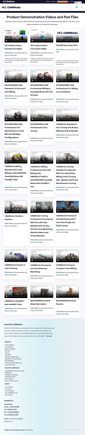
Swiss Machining (10, 365)
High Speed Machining (12, 357)
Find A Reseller (9, 391)
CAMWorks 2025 (10, 377)
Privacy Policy (29, 430)
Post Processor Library (12, 381)
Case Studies (9, 379)
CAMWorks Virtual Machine (13, 359)
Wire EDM (8, 355)
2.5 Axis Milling (9, 345)
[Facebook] (66, 431)
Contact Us (8, 389)
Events (48, 1)
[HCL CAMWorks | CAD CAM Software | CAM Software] (11, 7)
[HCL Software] (9, 2)
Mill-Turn (7, 351)
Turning (7, 353)
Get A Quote (8, 395)
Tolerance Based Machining (13, 363)
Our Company (9, 387)
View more (49, 336)
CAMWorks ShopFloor (11, 375)
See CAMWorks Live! (11, 393)
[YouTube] (73, 431)
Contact (53, 1)
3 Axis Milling (9, 347)
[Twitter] (69, 431)
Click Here (8, 53)
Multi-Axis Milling (10, 349)
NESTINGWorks (9, 361)
